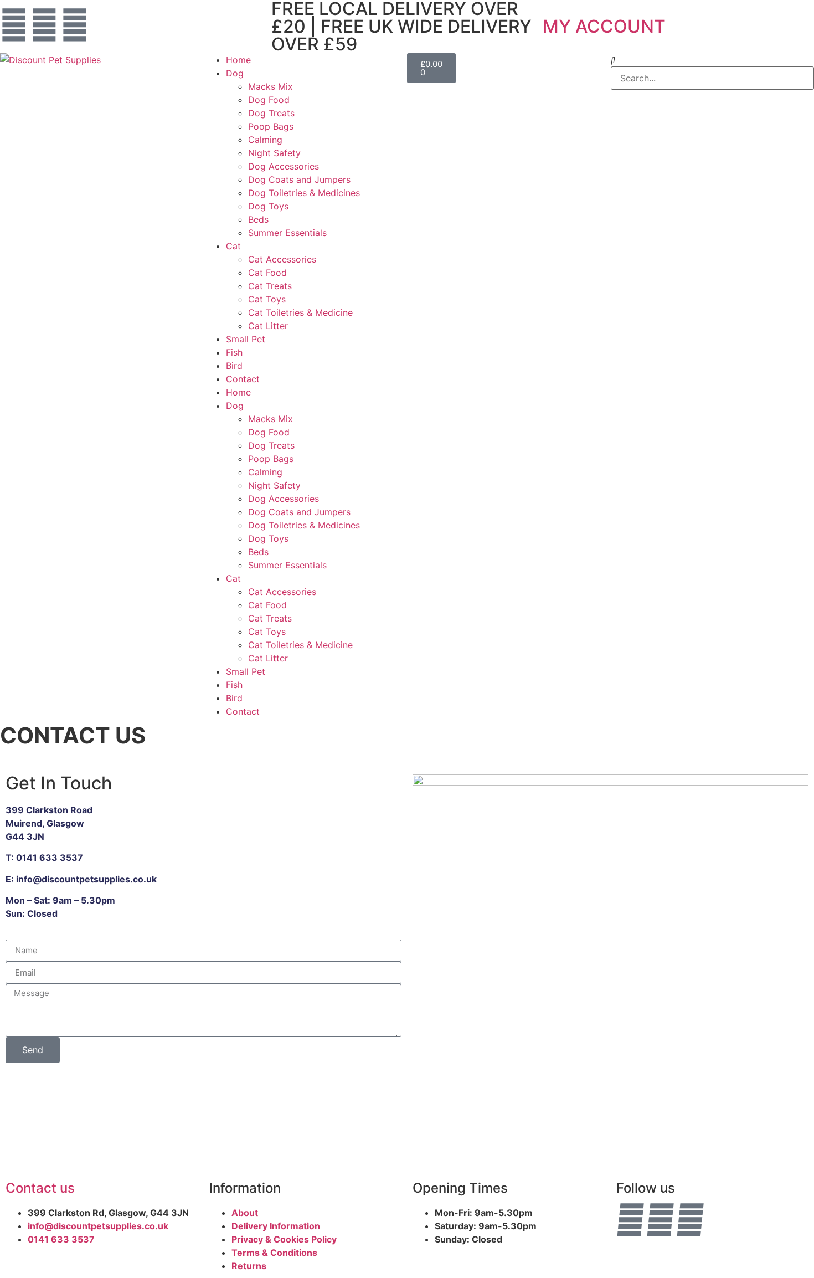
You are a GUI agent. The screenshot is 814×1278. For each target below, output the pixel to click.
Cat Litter (268, 325)
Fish (234, 352)
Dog (235, 73)
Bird (234, 365)
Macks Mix (270, 86)
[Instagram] (44, 25)
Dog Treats (271, 113)
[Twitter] (75, 25)
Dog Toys (268, 206)
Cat (233, 246)
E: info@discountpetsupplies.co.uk (81, 879)
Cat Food (267, 272)
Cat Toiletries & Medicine (300, 312)
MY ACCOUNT (604, 26)
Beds (258, 219)
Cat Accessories (282, 259)
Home (238, 59)
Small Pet (245, 339)
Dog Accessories (283, 166)
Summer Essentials (287, 232)
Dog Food (269, 99)
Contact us (40, 1188)
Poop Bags (270, 126)
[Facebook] (14, 25)
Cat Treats (270, 285)
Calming (265, 139)
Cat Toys (267, 299)
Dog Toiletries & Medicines (304, 192)
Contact (243, 378)
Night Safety (274, 152)
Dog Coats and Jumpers (299, 179)
